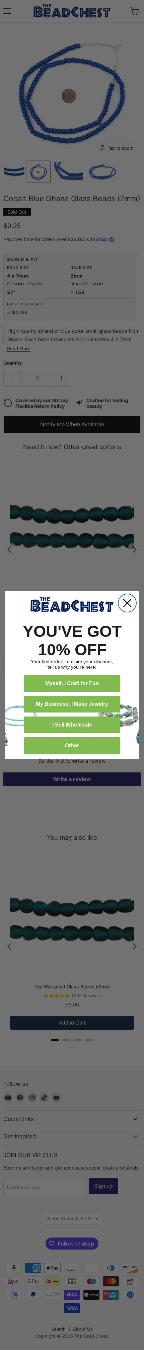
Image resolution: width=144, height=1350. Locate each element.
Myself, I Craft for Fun (72, 683)
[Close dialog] (127, 603)
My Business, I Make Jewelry (72, 704)
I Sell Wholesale (72, 725)
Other (72, 745)
